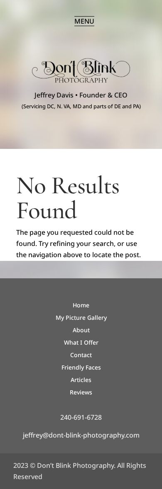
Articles (81, 380)
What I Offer (81, 343)
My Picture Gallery (81, 318)
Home (81, 305)
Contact (81, 355)
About (81, 330)
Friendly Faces (81, 368)
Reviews (81, 392)
